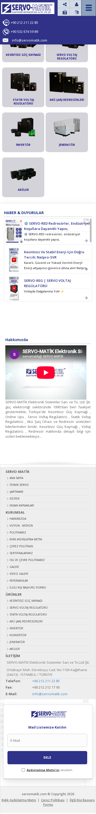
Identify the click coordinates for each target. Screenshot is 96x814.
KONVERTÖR (18, 635)
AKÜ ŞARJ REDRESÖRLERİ (26, 621)
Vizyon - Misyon (21, 525)
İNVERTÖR (16, 628)
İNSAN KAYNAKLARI (22, 505)
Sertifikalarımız (21, 553)
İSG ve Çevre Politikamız (27, 560)
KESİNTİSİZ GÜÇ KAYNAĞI (26, 601)
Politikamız (18, 532)
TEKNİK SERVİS (19, 485)
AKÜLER (15, 649)
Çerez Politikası (21, 546)
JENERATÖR (17, 642)
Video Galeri (19, 574)
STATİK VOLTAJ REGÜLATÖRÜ (28, 614)
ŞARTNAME (16, 492)
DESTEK (14, 498)
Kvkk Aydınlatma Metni (26, 539)
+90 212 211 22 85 (24, 22)
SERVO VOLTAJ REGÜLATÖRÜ (29, 607)
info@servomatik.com (49, 693)
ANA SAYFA (16, 478)
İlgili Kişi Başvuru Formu (28, 587)
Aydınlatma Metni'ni (43, 770)
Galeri (14, 567)
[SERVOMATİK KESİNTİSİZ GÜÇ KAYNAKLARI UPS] (14, 10)
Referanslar (19, 580)
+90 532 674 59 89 (24, 31)
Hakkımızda (18, 519)
